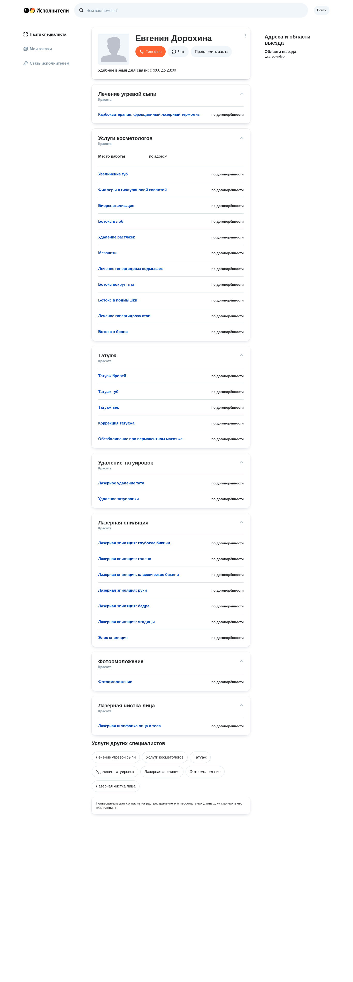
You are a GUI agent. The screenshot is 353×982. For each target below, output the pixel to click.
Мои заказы (41, 49)
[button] (150, 51)
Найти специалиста (48, 34)
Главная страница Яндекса (26, 10)
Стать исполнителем (49, 63)
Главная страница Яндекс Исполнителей (46, 10)
